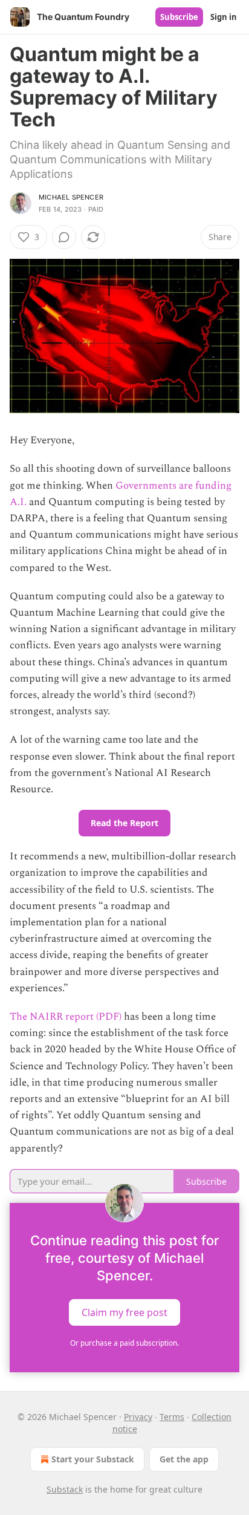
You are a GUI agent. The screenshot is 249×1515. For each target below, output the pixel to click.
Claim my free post (124, 1311)
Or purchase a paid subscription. (124, 1343)
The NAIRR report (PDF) (65, 1017)
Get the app (184, 1459)
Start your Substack (92, 1459)
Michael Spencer (71, 197)
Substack (65, 1489)
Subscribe (179, 16)
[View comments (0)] (64, 237)
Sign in (223, 16)
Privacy (138, 1416)
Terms (172, 1416)
